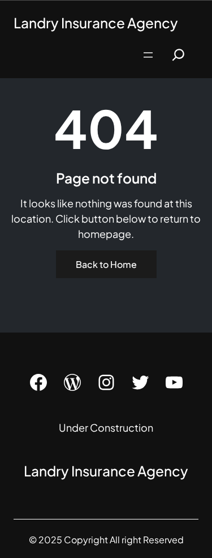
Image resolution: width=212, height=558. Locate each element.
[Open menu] (148, 55)
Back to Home (106, 264)
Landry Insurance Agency (96, 22)
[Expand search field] (178, 55)
